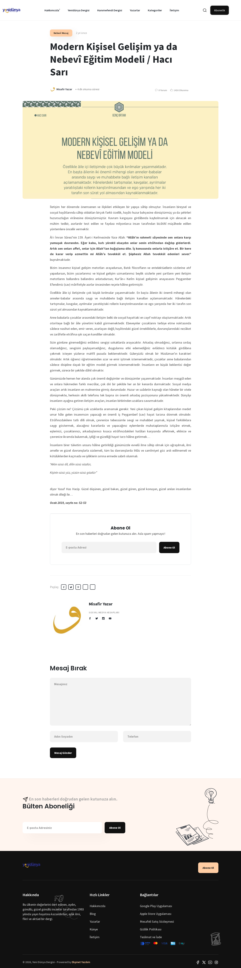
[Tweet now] (204, 962)
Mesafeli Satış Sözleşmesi (157, 921)
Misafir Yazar (101, 604)
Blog (93, 914)
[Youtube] (210, 962)
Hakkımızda (51, 10)
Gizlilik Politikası (150, 929)
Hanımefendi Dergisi (109, 10)
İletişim (174, 10)
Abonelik (219, 10)
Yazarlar (135, 10)
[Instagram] (216, 962)
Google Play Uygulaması (156, 906)
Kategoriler (155, 10)
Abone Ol (169, 547)
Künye (94, 929)
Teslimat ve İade (151, 937)
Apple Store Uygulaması (155, 914)
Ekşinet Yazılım (81, 962)
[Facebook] (198, 962)
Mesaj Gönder (63, 753)
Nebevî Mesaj (61, 33)
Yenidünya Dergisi (78, 10)
